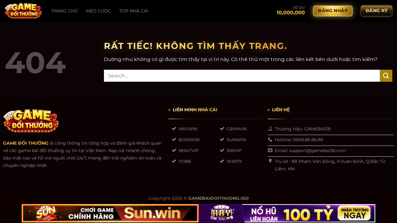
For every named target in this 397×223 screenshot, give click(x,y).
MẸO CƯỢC (98, 11)
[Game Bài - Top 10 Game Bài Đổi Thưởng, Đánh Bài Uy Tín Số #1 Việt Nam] (23, 11)
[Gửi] (386, 76)
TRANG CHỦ (64, 11)
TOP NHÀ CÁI (133, 11)
